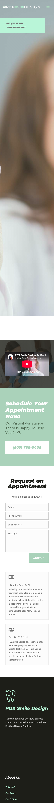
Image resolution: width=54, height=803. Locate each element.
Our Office (10, 799)
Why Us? (10, 787)
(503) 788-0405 (27, 447)
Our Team (10, 793)
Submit (38, 558)
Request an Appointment (16, 25)
